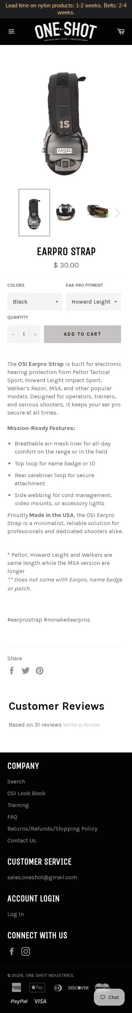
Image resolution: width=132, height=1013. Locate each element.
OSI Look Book (26, 793)
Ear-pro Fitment (84, 285)
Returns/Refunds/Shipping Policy (52, 828)
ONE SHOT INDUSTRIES (49, 975)
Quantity (17, 317)
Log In (15, 914)
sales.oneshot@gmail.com (42, 877)
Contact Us (21, 840)
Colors (16, 285)
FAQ (12, 816)
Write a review (81, 724)
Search (16, 781)
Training (18, 804)
